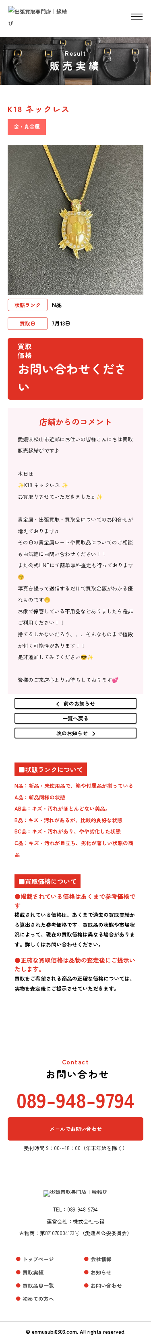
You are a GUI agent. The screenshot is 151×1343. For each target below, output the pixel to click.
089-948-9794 (75, 1099)
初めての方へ (38, 1299)
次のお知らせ (72, 733)
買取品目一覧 (38, 1285)
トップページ (38, 1259)
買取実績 (33, 1272)
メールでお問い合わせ (76, 1129)
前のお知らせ (79, 703)
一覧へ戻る (75, 718)
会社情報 (101, 1259)
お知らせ (101, 1272)
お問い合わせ (106, 1285)
